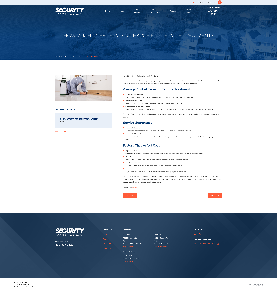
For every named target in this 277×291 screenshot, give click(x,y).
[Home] (69, 11)
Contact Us (211, 2)
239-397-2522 (213, 12)
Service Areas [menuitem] (188, 11)
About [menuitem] (122, 11)
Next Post (214, 195)
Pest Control (107, 244)
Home (105, 234)
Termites (135, 188)
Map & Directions (129, 247)
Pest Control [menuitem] (137, 11)
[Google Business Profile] (195, 234)
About (105, 239)
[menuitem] (16, 287)
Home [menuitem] (107, 11)
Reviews (201, 2)
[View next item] (65, 131)
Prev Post (130, 195)
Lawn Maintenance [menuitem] (155, 11)
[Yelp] (200, 234)
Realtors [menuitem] (173, 11)
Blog (193, 2)
